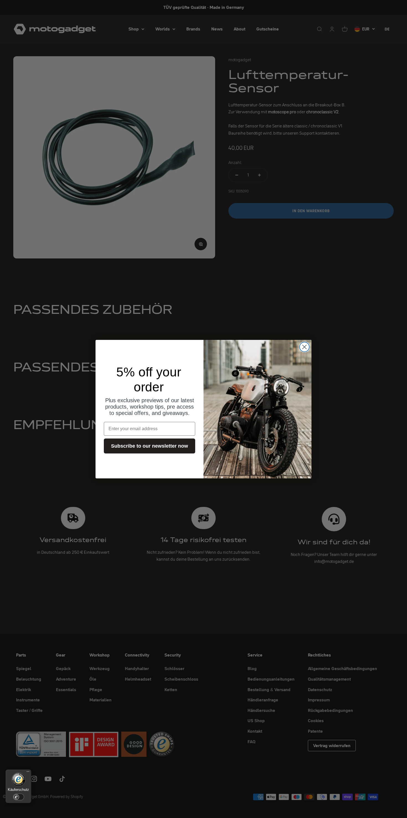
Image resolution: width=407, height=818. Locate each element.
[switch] (18, 797)
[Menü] (28, 773)
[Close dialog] (304, 347)
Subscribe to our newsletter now (149, 446)
